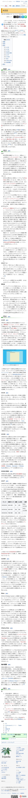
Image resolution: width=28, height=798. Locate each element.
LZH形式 (6, 569)
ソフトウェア (10, 742)
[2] (6, 727)
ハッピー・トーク (14, 324)
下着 (17, 129)
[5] (6, 732)
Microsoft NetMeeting (9, 242)
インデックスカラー (13, 157)
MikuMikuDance (17, 374)
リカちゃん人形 (18, 137)
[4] (8, 730)
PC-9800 (14, 328)
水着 (22, 129)
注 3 (15, 133)
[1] (6, 723)
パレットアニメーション (13, 198)
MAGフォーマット (9, 703)
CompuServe (12, 551)
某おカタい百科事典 (7, 678)
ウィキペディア (12, 738)
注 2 (22, 30)
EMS (17, 451)
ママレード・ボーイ (19, 419)
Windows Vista (13, 681)
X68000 (3, 466)
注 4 (9, 144)
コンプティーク (9, 709)
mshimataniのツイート (11, 725)
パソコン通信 (22, 34)
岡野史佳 (6, 324)
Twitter (20, 725)
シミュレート (22, 33)
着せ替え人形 (10, 139)
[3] (6, 730)
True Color (4, 638)
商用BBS (20, 719)
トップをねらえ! (11, 710)
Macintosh (14, 466)
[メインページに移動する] (6, 752)
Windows (8, 466)
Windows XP (6, 240)
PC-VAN (11, 719)
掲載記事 (7, 729)
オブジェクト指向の (8, 208)
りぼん (23, 421)
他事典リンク (5, 738)
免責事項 (22, 793)
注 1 (16, 30)
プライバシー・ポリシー (6, 793)
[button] (18, 782)
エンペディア (10, 734)
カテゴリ (4, 742)
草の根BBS (19, 474)
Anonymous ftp (5, 553)
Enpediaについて (15, 793)
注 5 (22, 477)
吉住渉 (11, 419)
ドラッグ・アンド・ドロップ (10, 334)
